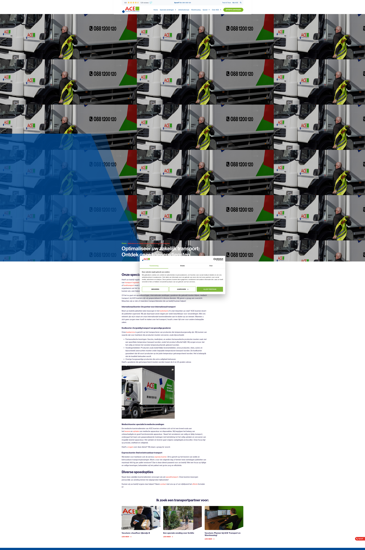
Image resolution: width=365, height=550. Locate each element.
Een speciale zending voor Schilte (178, 533)
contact (163, 484)
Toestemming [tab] (153, 266)
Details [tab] (182, 266)
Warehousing (196, 10)
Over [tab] (211, 266)
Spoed (205, 10)
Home (156, 10)
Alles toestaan (209, 289)
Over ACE (215, 10)
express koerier (160, 457)
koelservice (130, 332)
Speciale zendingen (167, 10)
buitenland (164, 311)
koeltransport (129, 285)
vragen (130, 447)
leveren (127, 431)
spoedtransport (172, 477)
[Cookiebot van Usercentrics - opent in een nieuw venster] (215, 259)
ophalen (136, 431)
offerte (195, 484)
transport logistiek (132, 282)
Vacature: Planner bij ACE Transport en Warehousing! (222, 534)
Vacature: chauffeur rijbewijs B (136, 533)
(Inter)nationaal (183, 10)
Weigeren (155, 289)
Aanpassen (181, 289)
